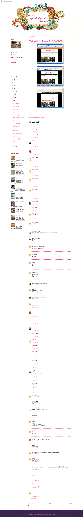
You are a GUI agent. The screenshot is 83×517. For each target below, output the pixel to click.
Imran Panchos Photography (17, 138)
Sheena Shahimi (34, 408)
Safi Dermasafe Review (19, 156)
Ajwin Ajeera (12, 3)
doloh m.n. (34, 295)
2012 (12, 85)
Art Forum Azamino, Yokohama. (19, 164)
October (14, 94)
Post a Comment (33, 498)
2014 (12, 82)
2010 (12, 88)
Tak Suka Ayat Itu (15, 109)
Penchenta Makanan (16, 106)
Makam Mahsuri (18, 215)
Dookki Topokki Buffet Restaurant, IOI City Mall (20, 223)
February (14, 146)
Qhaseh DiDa (34, 245)
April (13, 143)
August (14, 97)
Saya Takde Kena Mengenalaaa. (18, 136)
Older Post (70, 503)
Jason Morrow (46, 514)
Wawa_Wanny (34, 201)
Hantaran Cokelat (15, 130)
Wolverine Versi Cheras (16, 126)
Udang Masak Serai (19, 170)
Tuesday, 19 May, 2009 (35, 487)
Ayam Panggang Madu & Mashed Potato (20, 178)
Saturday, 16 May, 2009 (35, 453)
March (14, 144)
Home (50, 503)
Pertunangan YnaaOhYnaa (17, 139)
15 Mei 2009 (14, 118)
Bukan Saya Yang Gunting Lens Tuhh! (19, 115)
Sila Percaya (14, 111)
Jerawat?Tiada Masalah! (16, 123)
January (14, 147)
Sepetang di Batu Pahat (16, 103)
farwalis (33, 339)
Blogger (54, 514)
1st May (14, 141)
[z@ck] (33, 326)
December (14, 91)
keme (33, 370)
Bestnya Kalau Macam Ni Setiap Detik (45, 41)
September (14, 120)
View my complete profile (14, 58)
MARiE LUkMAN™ (35, 310)
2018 (12, 80)
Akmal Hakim (34, 140)
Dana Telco (34, 345)
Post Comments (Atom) (35, 505)
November (14, 92)
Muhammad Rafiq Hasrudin (36, 237)
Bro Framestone (34, 149)
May (13, 102)
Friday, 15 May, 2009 (35, 131)
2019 (12, 79)
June (13, 100)
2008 (12, 149)
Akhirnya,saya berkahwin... (17, 112)
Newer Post (30, 503)
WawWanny (34, 207)
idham (33, 414)
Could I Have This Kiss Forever (17, 133)
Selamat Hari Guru (15, 114)
